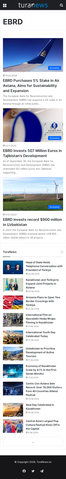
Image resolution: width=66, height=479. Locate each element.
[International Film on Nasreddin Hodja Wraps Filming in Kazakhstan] (13, 320)
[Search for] (61, 6)
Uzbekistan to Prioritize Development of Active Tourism (40, 352)
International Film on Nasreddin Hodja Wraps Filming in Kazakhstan (41, 318)
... (33, 441)
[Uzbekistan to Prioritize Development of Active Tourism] (13, 353)
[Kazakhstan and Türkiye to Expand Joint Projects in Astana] (13, 285)
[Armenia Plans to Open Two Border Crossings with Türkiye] (13, 302)
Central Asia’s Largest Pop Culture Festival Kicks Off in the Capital (43, 424)
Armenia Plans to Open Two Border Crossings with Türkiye (43, 301)
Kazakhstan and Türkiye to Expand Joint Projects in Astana (42, 283)
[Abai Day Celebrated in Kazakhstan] (13, 410)
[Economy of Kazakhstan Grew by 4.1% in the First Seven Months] (13, 371)
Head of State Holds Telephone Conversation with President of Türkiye (44, 266)
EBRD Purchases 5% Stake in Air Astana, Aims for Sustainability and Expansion (31, 85)
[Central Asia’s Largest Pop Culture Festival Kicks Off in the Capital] (13, 426)
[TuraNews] (33, 5)
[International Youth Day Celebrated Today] (13, 337)
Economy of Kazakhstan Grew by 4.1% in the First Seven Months (41, 369)
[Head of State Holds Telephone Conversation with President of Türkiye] (13, 267)
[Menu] (4, 6)
